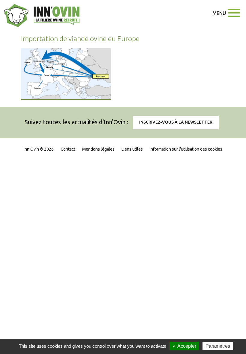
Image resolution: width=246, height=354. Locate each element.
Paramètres (218, 346)
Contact (68, 149)
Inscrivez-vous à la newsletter (175, 122)
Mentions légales (98, 149)
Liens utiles (132, 149)
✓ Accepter (184, 346)
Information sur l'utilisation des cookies (186, 149)
